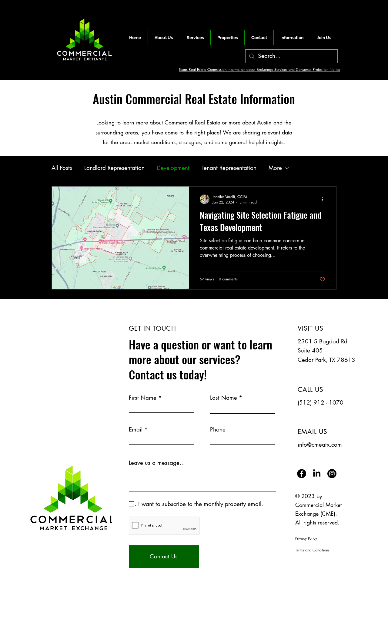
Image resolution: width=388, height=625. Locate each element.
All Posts (62, 168)
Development (173, 168)
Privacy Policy (306, 538)
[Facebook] (301, 473)
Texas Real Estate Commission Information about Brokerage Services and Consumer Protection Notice (259, 69)
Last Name (223, 398)
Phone (218, 429)
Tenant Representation (229, 168)
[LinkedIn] (316, 473)
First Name (142, 398)
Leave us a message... (157, 463)
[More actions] (324, 199)
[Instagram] (331, 473)
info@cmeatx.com (320, 444)
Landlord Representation (114, 168)
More (275, 168)
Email (135, 429)
